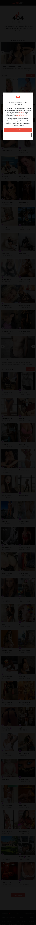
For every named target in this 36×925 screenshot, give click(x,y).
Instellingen (18, 135)
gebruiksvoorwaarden (23, 115)
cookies (21, 113)
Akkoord (18, 130)
